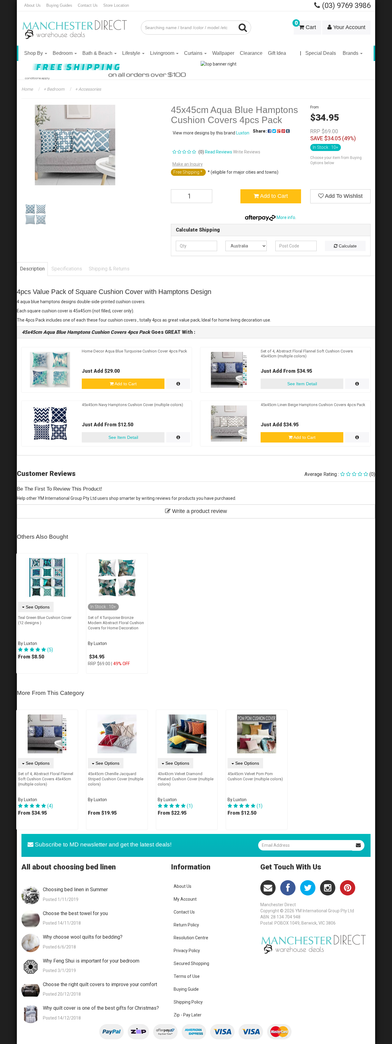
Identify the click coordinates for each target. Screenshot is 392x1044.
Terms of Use (187, 976)
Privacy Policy (187, 950)
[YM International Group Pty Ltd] (76, 25)
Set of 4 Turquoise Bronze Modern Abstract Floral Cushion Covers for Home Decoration (116, 622)
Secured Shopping (191, 963)
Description (32, 269)
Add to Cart (273, 196)
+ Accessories (87, 89)
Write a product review (199, 511)
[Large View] (35, 214)
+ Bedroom (53, 89)
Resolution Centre (191, 937)
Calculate (347, 245)
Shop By (34, 53)
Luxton (242, 132)
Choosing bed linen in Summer (75, 889)
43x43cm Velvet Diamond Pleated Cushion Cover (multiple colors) (185, 778)
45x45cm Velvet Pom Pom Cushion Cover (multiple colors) (255, 776)
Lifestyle (131, 53)
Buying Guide (186, 989)
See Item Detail (302, 383)
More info (285, 217)
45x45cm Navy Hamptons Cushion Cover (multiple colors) (132, 404)
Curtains (194, 53)
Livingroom (162, 53)
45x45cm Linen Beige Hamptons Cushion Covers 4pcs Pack (313, 404)
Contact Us (88, 5)
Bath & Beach (98, 53)
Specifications (66, 269)
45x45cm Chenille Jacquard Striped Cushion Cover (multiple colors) (115, 778)
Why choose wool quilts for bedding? (83, 937)
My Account (185, 899)
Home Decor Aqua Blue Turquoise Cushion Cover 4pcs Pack (134, 351)
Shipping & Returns (109, 269)
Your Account (348, 27)
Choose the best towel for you (75, 913)
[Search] (243, 28)
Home (27, 89)
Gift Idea (277, 53)
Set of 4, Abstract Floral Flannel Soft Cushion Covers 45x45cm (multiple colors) (45, 778)
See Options (37, 607)
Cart (305, 25)
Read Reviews (218, 151)
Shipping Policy (188, 1002)
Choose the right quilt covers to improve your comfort (100, 984)
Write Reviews (246, 151)
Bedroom (63, 53)
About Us (32, 5)
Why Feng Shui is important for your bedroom (91, 961)
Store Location (116, 5)
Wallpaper (223, 53)
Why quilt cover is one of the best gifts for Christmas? (101, 1008)
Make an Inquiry (187, 164)
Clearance (251, 53)
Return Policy (186, 924)
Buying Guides (59, 5)
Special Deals (320, 53)
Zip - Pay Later (188, 1014)
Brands (351, 53)
